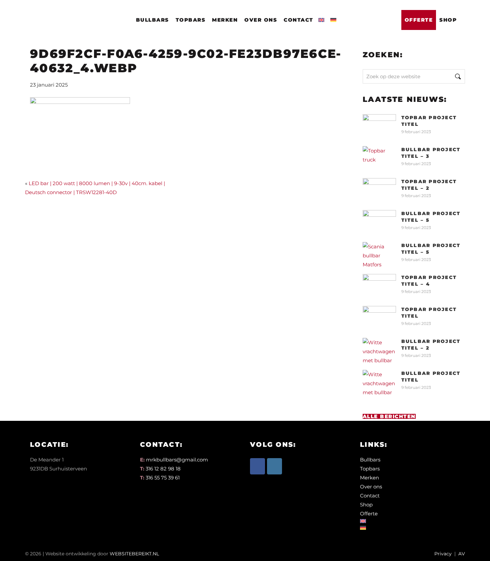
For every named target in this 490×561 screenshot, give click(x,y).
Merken (225, 20)
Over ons (260, 20)
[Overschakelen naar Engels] (323, 18)
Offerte (419, 20)
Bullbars (152, 20)
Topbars (191, 20)
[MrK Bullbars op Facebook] (257, 466)
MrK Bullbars (62, 14)
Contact (298, 20)
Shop (448, 20)
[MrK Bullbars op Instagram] (274, 466)
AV (461, 553)
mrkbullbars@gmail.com (177, 459)
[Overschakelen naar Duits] (335, 18)
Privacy (443, 553)
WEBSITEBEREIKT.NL (134, 553)
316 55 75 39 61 (163, 477)
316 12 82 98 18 (163, 468)
